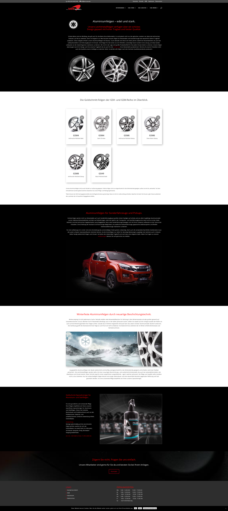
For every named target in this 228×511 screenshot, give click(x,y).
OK (135, 508)
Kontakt (141, 1)
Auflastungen (102, 236)
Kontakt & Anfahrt (72, 490)
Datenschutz (158, 1)
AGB (146, 1)
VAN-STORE (131, 8)
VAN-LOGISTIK (142, 8)
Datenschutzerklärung (150, 508)
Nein (140, 508)
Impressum (151, 1)
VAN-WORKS (153, 8)
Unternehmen (120, 8)
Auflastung (116, 47)
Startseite (135, 1)
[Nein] (226, 508)
